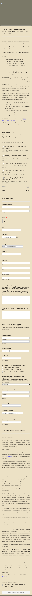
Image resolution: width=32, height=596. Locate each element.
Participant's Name (7, 204)
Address (4, 260)
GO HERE (4, 576)
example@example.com (7, 415)
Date (3, 239)
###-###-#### (5, 256)
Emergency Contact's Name (10, 390)
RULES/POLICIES (8, 456)
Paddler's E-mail (6, 348)
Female (6, 222)
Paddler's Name (6, 335)
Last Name (4, 212)
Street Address (5, 264)
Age (3, 227)
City (2, 269)
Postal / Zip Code (5, 279)
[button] (17, 237)
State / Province (5, 274)
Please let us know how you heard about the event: (15, 308)
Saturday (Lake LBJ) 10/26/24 (12, 369)
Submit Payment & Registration (16, 592)
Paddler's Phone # (7, 356)
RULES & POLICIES (10, 121)
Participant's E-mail (8, 244)
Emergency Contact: (8, 410)
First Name (4, 209)
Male (5, 220)
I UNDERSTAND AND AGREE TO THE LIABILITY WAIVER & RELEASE (14, 585)
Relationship (5, 403)
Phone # (4, 251)
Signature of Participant (9, 582)
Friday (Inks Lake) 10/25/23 (12, 367)
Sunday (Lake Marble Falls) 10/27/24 (14, 371)
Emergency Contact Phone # (10, 420)
